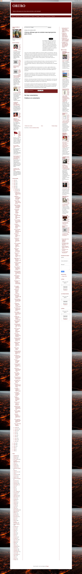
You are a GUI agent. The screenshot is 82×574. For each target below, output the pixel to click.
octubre (16, 427)
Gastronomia (15, 492)
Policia (14, 531)
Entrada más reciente (28, 125)
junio (16, 433)
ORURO (18, 6)
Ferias (14, 486)
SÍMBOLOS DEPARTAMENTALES (19, 134)
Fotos (14, 488)
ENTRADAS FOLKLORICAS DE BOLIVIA (65, 52)
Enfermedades (15, 484)
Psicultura (15, 538)
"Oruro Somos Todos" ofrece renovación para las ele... (17, 202)
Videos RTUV (64, 276)
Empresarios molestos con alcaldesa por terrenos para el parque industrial (65, 35)
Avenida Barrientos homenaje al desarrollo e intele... (17, 398)
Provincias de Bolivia (64, 226)
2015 (15, 186)
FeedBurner (65, 304)
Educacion (15, 482)
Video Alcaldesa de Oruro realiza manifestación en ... (17, 300)
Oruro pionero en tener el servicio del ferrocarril (17, 378)
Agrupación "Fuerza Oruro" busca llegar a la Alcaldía (17, 198)
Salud (14, 543)
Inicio (42, 125)
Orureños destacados (15, 522)
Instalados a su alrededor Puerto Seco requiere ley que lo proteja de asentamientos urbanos (65, 44)
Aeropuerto (15, 455)
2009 (15, 449)
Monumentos (15, 516)
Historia (33, 16)
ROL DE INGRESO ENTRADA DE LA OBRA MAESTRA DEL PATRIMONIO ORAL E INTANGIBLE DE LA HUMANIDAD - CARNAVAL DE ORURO (65, 96)
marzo (16, 438)
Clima (14, 470)
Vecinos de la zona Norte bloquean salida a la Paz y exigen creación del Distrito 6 (65, 30)
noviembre (17, 190)
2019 (15, 180)
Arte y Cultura (15, 459)
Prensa (14, 535)
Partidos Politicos (16, 524)
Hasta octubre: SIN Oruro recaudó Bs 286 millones (17, 296)
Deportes (42, 16)
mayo (16, 435)
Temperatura (15, 546)
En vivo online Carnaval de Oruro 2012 (16, 146)
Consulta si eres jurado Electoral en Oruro (16, 169)
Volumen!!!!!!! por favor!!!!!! (65, 250)
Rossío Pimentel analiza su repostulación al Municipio (17, 231)
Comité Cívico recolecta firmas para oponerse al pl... (16, 240)
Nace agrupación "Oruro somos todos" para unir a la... (17, 325)
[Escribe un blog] (39, 90)
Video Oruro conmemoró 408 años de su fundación (17, 335)
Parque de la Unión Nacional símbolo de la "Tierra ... (17, 370)
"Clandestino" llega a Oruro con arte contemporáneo (17, 305)
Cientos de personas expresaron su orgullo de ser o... (17, 416)
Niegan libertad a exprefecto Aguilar (17, 321)
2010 (15, 447)
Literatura (15, 508)
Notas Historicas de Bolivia (65, 197)
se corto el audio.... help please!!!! (65, 252)
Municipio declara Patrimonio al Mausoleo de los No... (17, 339)
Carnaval (15, 465)
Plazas (14, 529)
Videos (14, 555)
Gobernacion (15, 495)
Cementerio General (16, 468)
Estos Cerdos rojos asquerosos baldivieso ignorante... (65, 240)
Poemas (14, 530)
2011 (15, 446)
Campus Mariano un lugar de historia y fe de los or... (17, 365)
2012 (15, 444)
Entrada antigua (54, 125)
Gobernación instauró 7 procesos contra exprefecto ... (17, 291)
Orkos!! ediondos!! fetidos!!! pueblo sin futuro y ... (65, 247)
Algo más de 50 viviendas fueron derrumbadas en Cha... (17, 330)
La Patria (15, 504)
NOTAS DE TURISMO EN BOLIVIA (64, 134)
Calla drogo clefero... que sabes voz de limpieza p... (65, 244)
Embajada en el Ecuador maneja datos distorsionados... (17, 282)
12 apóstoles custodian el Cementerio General (17, 394)
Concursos (15, 475)
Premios (14, 534)
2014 (15, 187)
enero (16, 441)
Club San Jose (18, 16)
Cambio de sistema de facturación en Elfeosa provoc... (17, 226)
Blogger (47, 566)
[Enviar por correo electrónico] (38, 90)
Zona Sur (15, 558)
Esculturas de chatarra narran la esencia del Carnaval (17, 357)
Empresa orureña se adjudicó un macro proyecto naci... (17, 273)
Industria (14, 503)
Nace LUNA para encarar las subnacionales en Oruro (17, 268)
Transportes (15, 550)
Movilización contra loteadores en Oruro (17, 235)
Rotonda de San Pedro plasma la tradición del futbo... (17, 408)
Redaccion (15, 541)
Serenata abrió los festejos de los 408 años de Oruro (17, 352)
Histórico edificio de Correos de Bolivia (17, 411)
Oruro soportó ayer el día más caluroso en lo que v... (17, 313)
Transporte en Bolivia (64, 113)
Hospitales (15, 499)
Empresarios (15, 483)
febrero (16, 439)
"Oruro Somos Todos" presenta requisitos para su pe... (17, 255)
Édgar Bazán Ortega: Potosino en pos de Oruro (17, 250)
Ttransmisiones (16, 551)
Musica (14, 519)
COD (14, 473)
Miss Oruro (15, 515)
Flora (14, 487)
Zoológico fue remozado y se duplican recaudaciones (17, 318)
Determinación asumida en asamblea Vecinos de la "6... (17, 277)
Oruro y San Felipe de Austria (16, 348)
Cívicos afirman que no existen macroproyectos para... (17, 221)
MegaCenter (15, 511)
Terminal (14, 547)
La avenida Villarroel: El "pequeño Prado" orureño (17, 389)
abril (15, 436)
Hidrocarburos (15, 496)
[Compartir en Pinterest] (42, 90)
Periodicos (15, 526)
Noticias (53, 16)
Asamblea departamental (15, 461)
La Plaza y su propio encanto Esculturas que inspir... (17, 193)
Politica (14, 533)
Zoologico (15, 559)
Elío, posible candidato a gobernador (16, 287)
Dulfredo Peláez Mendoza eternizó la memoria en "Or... (17, 344)
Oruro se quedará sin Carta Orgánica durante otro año (17, 245)
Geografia (15, 494)
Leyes (14, 507)
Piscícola (15, 527)
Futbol (14, 490)
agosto (16, 430)
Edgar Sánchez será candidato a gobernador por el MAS (17, 206)
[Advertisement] (41, 22)
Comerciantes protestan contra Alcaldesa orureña (16, 211)
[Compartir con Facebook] (41, 90)
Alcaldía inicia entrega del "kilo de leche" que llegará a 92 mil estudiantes (65, 39)
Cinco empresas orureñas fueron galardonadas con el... (17, 421)
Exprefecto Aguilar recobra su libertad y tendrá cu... (17, 264)
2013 (15, 443)
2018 (15, 181)
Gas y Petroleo (16, 491)
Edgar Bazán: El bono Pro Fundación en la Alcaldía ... (17, 260)
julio (15, 432)
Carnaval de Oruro (26, 16)
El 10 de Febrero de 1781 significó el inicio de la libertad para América (16, 157)
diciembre (16, 189)
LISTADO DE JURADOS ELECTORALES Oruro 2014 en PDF (16, 104)
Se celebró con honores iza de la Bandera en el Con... (17, 309)
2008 (15, 450)
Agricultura (15, 456)
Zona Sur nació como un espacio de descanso (17, 403)
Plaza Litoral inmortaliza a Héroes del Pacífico (17, 374)
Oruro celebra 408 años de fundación (17, 424)
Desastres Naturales (17, 478)
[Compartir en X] (40, 90)
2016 (15, 184)
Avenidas (15, 464)
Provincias (48, 16)
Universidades (15, 554)
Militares (14, 512)
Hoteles (14, 500)
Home (13, 16)
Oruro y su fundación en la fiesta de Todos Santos (17, 385)
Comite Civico (15, 474)
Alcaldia (37, 16)
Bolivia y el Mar (65, 215)
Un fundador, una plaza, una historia (17, 381)
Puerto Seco (15, 539)
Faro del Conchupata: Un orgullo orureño (17, 361)
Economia (15, 480)
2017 (15, 183)
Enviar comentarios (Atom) (34, 127)
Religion (14, 542)
